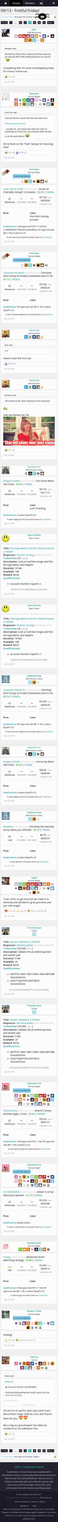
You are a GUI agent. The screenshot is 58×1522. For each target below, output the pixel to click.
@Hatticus (9, 1381)
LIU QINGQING (11, 1191)
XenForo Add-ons (22, 1501)
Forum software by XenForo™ (29, 1494)
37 (25, 22)
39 (35, 22)
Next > (50, 22)
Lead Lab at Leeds (13, 188)
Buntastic (34, 93)
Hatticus (34, 1357)
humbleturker (34, 1243)
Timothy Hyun (34, 927)
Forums (16, 3)
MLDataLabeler (25, 945)
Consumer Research (14, 272)
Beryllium (24, 1506)
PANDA (50, 192)
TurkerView (47, 237)
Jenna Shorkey (34, 535)
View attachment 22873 (15, 123)
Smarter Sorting (25, 554)
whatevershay (34, 675)
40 (39, 22)
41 (44, 22)
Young (6, 1256)
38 (30, 22)
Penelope (34, 169)
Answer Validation (19, 941)
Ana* (34, 29)
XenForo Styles (38, 1501)
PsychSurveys (10, 1110)
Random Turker (34, 1311)
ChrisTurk (34, 330)
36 (21, 22)
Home (6, 3)
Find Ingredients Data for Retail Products (32, 548)
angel (34, 877)
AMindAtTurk (34, 1083)
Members (30, 3)
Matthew (8, 826)
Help (34, 1506)
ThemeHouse (46, 1497)
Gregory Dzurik (11, 480)
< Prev (4, 22)
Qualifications (9, 226)
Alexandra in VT (34, 467)
